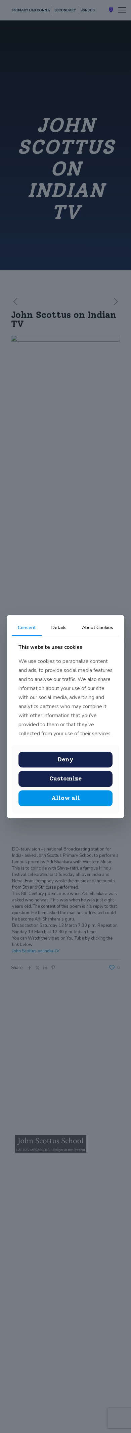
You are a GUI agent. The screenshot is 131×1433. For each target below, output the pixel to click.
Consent (27, 627)
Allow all (65, 798)
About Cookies (97, 627)
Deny (65, 759)
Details (59, 627)
